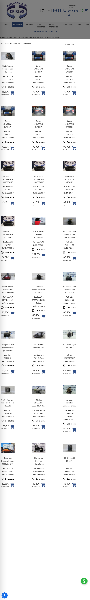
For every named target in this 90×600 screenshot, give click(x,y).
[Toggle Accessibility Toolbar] (4, 595)
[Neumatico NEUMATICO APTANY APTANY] (69, 166)
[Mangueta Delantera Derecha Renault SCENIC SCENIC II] (69, 389)
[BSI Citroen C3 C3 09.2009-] (69, 448)
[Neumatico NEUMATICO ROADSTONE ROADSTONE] (8, 166)
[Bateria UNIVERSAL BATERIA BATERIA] (38, 56)
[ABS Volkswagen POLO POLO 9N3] (69, 334)
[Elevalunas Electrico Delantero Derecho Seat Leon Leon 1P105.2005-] (38, 448)
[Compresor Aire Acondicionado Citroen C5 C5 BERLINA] (69, 276)
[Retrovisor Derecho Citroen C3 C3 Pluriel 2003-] (8, 448)
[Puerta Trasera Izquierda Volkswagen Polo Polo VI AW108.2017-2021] (38, 221)
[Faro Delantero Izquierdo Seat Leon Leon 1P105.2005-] (38, 335)
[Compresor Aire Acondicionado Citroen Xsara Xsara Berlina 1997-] (69, 221)
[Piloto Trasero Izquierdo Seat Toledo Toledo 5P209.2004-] (8, 56)
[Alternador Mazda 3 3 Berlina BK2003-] (38, 276)
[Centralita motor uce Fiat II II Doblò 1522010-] (8, 390)
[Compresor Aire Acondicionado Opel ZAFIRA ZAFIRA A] (8, 335)
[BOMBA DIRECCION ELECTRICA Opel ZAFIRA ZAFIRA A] (38, 390)
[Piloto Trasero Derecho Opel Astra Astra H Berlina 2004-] (8, 276)
